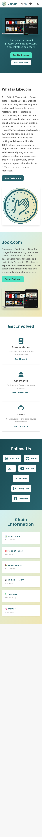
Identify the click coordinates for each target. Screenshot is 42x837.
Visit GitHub (19, 426)
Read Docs (20, 359)
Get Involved (21, 326)
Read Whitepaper (21, 55)
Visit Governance (20, 392)
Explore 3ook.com (13, 279)
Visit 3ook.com (21, 62)
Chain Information (21, 522)
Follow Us (21, 449)
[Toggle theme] (38, 4)
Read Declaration (13, 178)
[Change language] (31, 4)
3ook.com (12, 242)
